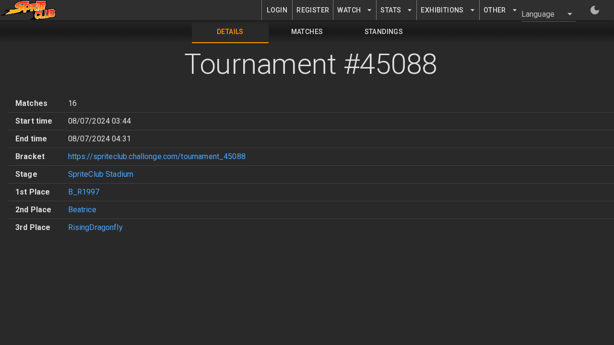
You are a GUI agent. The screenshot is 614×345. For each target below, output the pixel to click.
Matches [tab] (307, 31)
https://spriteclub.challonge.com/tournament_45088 (157, 156)
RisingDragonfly (95, 227)
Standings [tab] (384, 31)
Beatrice (82, 209)
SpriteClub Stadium (101, 174)
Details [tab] (230, 31)
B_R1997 (84, 191)
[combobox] (542, 14)
